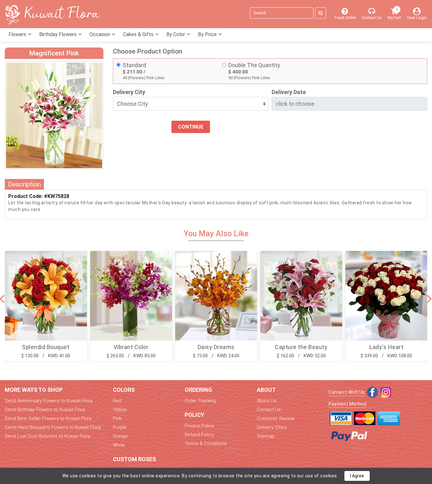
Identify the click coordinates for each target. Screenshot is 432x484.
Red (117, 401)
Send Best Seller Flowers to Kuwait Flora (48, 418)
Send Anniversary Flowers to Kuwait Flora (48, 401)
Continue (190, 127)
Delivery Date (289, 92)
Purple (120, 427)
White (119, 445)
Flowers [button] (18, 34)
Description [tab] (24, 184)
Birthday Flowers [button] (58, 34)
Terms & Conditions (206, 443)
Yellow (120, 409)
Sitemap (266, 436)
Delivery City (129, 92)
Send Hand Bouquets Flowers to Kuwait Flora (53, 427)
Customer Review (275, 418)
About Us (266, 401)
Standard (134, 65)
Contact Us (269, 409)
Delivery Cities (272, 427)
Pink (117, 418)
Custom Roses (134, 459)
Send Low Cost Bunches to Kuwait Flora (47, 436)
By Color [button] (176, 34)
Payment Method (347, 403)
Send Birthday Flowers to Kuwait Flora (45, 409)
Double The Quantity (254, 65)
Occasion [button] (100, 34)
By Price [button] (208, 34)
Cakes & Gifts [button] (139, 34)
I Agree (357, 475)
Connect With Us (347, 392)
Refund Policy (199, 434)
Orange (120, 436)
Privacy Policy (199, 426)
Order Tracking (200, 401)
